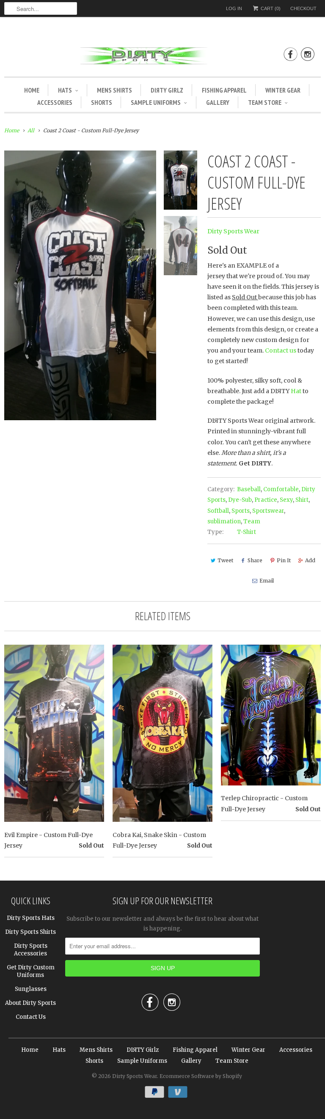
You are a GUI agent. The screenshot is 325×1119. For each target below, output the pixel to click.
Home (31, 90)
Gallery (217, 102)
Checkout (303, 8)
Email (266, 580)
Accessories (54, 102)
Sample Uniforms (156, 102)
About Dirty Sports (30, 1003)
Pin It (284, 560)
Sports (240, 510)
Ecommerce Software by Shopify (201, 1076)
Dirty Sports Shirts (30, 932)
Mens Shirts (114, 90)
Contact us (280, 350)
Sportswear (268, 510)
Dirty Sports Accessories (30, 949)
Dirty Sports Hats (31, 918)
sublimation (224, 521)
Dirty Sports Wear (233, 231)
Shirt (301, 499)
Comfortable (281, 489)
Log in (234, 8)
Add (310, 560)
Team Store (264, 102)
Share (255, 560)
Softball (218, 510)
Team (251, 521)
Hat (296, 391)
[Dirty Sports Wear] (162, 57)
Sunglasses (31, 989)
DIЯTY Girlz (167, 90)
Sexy (286, 499)
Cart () (270, 8)
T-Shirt (246, 532)
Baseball (249, 489)
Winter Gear (282, 90)
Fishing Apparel (224, 90)
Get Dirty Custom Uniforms (31, 971)
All (31, 130)
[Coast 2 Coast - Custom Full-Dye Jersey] (80, 285)
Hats (65, 90)
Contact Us (31, 1017)
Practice (265, 499)
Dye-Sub (240, 499)
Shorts (101, 102)
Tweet (225, 560)
